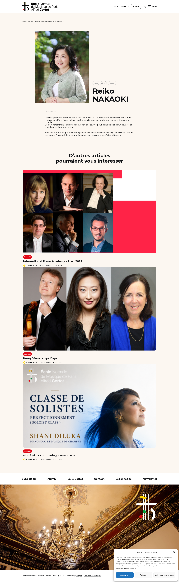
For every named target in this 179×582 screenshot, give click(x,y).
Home (24, 21)
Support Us (29, 478)
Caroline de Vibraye (92, 576)
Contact (99, 478)
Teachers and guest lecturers (43, 21)
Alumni (52, 478)
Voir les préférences (164, 575)
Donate (125, 6)
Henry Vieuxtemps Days (40, 358)
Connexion (144, 6)
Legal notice (124, 478)
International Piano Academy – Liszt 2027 (52, 261)
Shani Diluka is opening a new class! (49, 455)
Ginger (79, 576)
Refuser (143, 575)
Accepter (124, 575)
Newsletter (150, 478)
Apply (136, 6)
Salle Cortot (75, 478)
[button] (174, 552)
